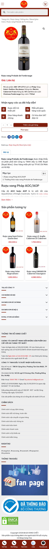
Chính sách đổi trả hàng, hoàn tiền (14, 413)
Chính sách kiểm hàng (9, 437)
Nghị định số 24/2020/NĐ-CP (19, 356)
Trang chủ (5, 19)
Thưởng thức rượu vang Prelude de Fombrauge (23, 180)
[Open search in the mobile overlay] (24, 12)
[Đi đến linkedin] (17, 137)
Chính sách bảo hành (9, 425)
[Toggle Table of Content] (42, 173)
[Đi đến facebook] (9, 137)
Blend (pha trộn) (25, 145)
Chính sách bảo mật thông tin (12, 421)
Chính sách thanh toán (9, 429)
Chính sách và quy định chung (12, 409)
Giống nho (24, 19)
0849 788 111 (15, 380)
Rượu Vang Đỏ (14, 145)
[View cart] (45, 4)
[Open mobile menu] (2, 4)
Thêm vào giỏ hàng (30, 125)
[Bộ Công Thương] (24, 506)
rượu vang (43, 194)
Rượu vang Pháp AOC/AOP (15, 177)
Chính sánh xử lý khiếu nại (10, 433)
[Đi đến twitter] (13, 137)
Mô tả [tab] (6, 152)
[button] (44, 29)
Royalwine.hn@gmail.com (33, 380)
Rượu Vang (15, 19)
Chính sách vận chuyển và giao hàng (15, 417)
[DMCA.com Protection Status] (9, 521)
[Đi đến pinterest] (20, 137)
